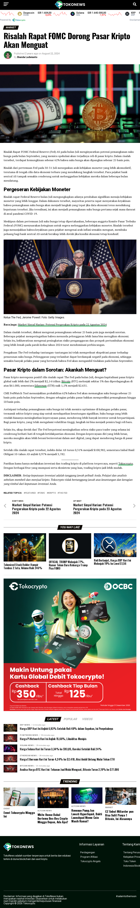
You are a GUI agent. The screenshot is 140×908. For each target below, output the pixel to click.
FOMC (42, 493)
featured (30, 493)
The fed (63, 493)
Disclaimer (135, 20)
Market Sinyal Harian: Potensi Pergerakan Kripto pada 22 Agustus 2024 (62, 324)
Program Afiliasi (89, 857)
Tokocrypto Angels (90, 861)
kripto (52, 493)
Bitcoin (65, 381)
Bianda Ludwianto (27, 57)
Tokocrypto (125, 463)
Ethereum (40, 385)
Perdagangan (87, 852)
